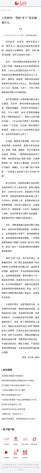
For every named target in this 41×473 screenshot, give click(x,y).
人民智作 (24, 457)
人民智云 (15, 457)
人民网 (2, 10)
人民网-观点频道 (31, 35)
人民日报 (6, 444)
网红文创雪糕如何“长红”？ (12, 395)
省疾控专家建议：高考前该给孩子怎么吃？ (19, 419)
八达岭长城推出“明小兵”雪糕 (13, 390)
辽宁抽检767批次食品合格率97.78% (16, 385)
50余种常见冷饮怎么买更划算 (13, 409)
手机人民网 (24, 444)
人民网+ (15, 444)
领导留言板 (34, 444)
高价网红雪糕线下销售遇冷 (12, 376)
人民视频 (6, 457)
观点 (9, 10)
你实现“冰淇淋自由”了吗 (11, 404)
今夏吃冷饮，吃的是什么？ (12, 414)
